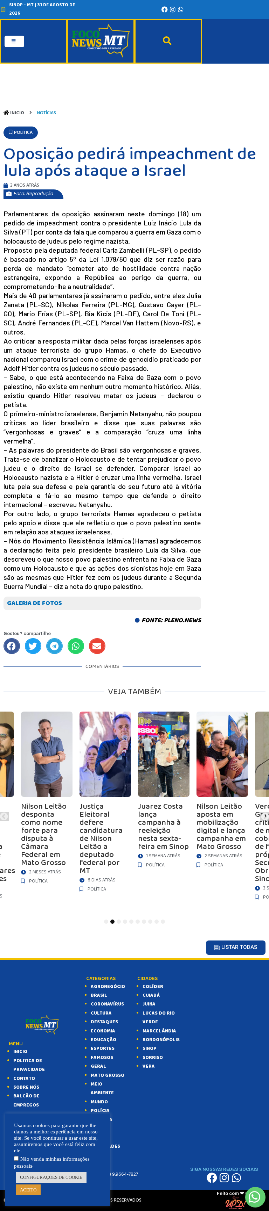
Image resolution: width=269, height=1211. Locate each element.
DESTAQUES (104, 1022)
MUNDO (99, 1102)
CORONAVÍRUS (107, 1004)
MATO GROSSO (107, 1075)
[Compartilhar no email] (97, 646)
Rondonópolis (161, 1040)
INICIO (20, 1051)
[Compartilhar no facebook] (12, 646)
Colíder (153, 986)
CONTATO (24, 1078)
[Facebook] (164, 9)
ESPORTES (103, 1048)
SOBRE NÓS (26, 1087)
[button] (21, 133)
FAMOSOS (102, 1057)
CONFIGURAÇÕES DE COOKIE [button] (51, 1177)
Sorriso (153, 1057)
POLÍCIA (100, 1111)
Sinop (150, 1048)
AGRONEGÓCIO (108, 986)
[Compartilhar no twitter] (33, 646)
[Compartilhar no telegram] (54, 646)
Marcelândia (159, 1031)
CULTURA (101, 1013)
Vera (149, 1066)
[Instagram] (173, 9)
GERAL (98, 1066)
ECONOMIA (103, 1031)
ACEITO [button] (28, 1189)
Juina (149, 1004)
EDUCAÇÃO (103, 1040)
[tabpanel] (163, 791)
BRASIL (99, 995)
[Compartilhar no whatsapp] (76, 646)
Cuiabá (151, 995)
